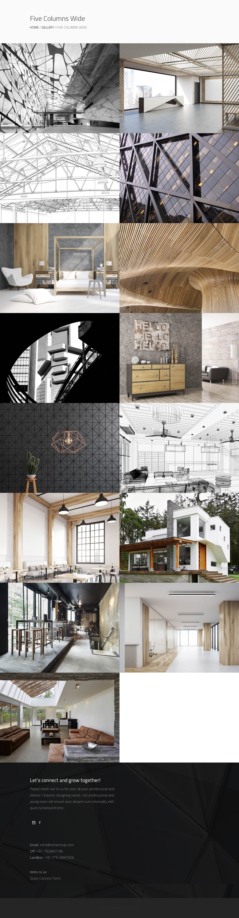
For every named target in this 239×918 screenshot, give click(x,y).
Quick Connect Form (45, 878)
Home (34, 27)
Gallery (48, 27)
